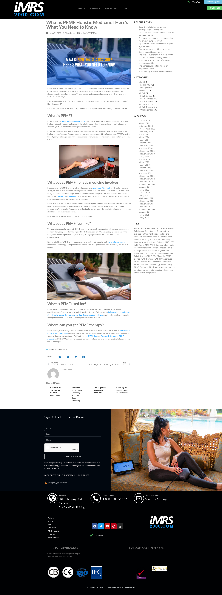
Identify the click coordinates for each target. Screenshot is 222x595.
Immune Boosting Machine (145, 239)
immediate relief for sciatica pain (157, 236)
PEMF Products (53, 537)
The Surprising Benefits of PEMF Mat (100, 390)
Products (94, 8)
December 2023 (147, 151)
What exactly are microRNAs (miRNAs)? (156, 71)
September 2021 (147, 209)
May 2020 (144, 218)
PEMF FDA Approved (163, 259)
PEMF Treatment (141, 267)
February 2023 (146, 170)
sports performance (164, 270)
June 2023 (145, 159)
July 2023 (144, 156)
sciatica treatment (167, 267)
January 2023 (146, 173)
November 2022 (147, 179)
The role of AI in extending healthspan (155, 57)
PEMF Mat (92, 33)
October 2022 (146, 181)
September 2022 (147, 184)
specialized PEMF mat (101, 188)
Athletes (166, 228)
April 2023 (145, 165)
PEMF (64, 349)
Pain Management (161, 253)
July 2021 (144, 215)
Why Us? (82, 8)
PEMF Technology (152, 264)
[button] (60, 357)
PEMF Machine (146, 101)
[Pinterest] (114, 526)
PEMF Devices (146, 99)
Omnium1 (83, 33)
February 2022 (146, 198)
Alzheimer (138, 228)
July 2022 (144, 190)
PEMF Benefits (159, 256)
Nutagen (144, 87)
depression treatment (143, 234)
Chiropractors (163, 231)
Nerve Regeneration (160, 250)
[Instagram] (120, 526)
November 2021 (147, 204)
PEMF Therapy (146, 107)
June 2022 (145, 193)
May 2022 (144, 195)
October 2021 (146, 206)
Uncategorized (146, 110)
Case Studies (150, 231)
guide (155, 234)
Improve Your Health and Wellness (149, 242)
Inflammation (169, 245)
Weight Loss (151, 273)
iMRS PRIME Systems (154, 245)
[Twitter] (101, 526)
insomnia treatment (142, 248)
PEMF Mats (139, 264)
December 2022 (147, 176)
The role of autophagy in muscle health (156, 55)
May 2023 (144, 162)
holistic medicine (55, 349)
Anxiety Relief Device (152, 228)
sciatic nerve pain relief (144, 270)
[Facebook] (95, 526)
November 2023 (147, 154)
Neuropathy (139, 253)
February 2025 (146, 131)
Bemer (141, 231)
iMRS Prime (61, 196)
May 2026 (144, 123)
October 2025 (146, 126)
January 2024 (146, 148)
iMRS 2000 (145, 85)
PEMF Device (146, 96)
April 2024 (145, 140)
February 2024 (146, 145)
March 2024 (145, 143)
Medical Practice (159, 248)
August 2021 (145, 212)
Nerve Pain (146, 250)
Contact (125, 8)
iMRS (142, 82)
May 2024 (144, 137)
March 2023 (145, 168)
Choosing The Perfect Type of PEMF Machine (122, 390)
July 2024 (144, 134)
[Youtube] (107, 526)
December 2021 (147, 201)
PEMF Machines (154, 261)
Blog (49, 524)
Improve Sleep (164, 239)
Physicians (153, 267)
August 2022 (146, 187)
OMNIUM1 (52, 528)
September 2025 (147, 129)
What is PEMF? (111, 8)
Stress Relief (139, 273)
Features (51, 518)
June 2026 (145, 120)
